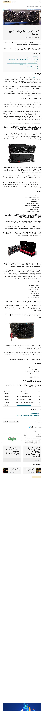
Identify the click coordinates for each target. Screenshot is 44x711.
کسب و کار (1, 441)
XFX (33, 78)
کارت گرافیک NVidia (34, 414)
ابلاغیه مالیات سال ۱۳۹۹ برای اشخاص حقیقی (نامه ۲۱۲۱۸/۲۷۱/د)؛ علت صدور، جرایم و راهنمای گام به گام (32, 452)
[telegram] (30, 427)
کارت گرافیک (16, 421)
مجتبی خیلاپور (36, 27)
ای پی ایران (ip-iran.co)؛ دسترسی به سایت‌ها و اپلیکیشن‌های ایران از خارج (12, 451)
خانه (40, 6)
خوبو (37, 1)
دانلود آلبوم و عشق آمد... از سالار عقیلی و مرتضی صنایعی (15, 469)
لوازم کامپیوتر (5, 421)
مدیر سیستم (38, 459)
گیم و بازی (10, 421)
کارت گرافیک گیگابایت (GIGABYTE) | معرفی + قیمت (28, 416)
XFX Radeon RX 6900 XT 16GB (24, 405)
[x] (32, 427)
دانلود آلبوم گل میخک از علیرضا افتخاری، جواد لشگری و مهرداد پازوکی (29, 469)
